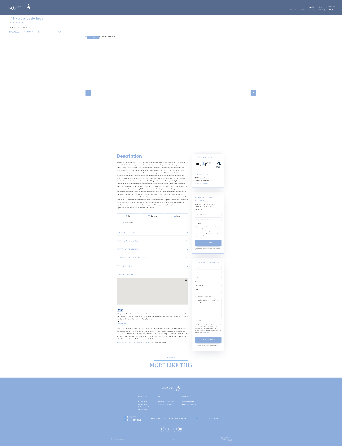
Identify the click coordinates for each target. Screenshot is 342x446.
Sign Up (320, 7)
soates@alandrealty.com (208, 419)
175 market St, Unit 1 (168, 419)
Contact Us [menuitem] (170, 404)
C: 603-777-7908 (134, 417)
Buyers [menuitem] (302, 10)
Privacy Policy (121, 323)
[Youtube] (180, 429)
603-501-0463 (202, 174)
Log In (313, 7)
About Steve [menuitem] (161, 401)
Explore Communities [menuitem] (144, 407)
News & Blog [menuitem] (170, 401)
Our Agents (205, 183)
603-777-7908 (331, 7)
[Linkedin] (167, 429)
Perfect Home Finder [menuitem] (188, 401)
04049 (147, 342)
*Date (196, 282)
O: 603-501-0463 (134, 420)
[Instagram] (174, 429)
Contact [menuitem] (332, 10)
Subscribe (208, 243)
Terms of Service (202, 347)
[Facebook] (161, 429)
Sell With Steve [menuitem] (142, 404)
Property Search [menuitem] (142, 409)
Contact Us (198, 183)
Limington (140, 342)
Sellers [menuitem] (311, 10)
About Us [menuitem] (321, 10)
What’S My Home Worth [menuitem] (189, 404)
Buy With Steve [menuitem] (142, 401)
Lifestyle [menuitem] (292, 10)
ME (130, 342)
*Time (196, 289)
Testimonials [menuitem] (161, 404)
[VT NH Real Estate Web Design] (226, 439)
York (134, 342)
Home (119, 342)
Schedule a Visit (214, 262)
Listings (124, 342)
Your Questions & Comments (203, 296)
